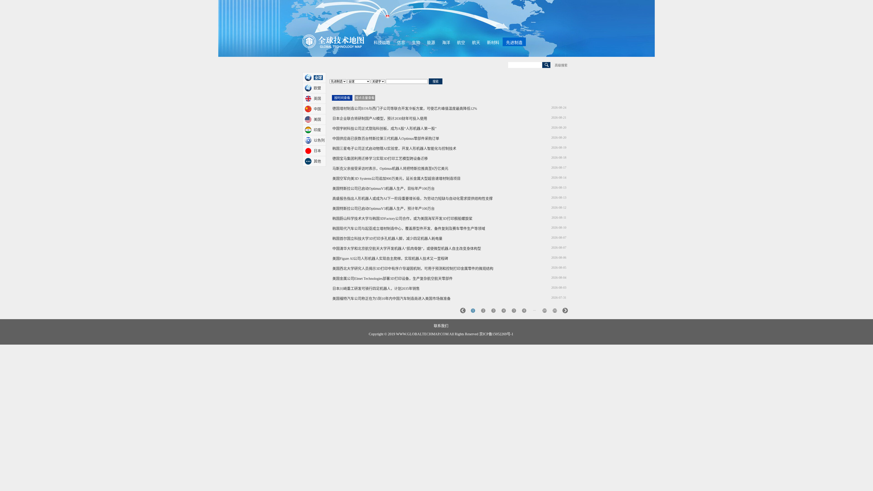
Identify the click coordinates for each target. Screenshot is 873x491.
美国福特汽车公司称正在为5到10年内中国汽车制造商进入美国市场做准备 (391, 299)
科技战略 (382, 42)
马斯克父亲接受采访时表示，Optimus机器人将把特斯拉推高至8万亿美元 (390, 168)
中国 (317, 109)
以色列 (319, 140)
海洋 (446, 42)
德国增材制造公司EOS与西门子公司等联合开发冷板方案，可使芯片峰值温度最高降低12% (404, 108)
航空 (461, 42)
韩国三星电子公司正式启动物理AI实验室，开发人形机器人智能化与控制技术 (394, 148)
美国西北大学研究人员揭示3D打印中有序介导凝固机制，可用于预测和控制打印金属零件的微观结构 (412, 269)
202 (555, 310)
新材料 (493, 42)
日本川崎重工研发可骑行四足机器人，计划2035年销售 (376, 289)
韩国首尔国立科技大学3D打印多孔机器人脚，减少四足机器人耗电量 (387, 238)
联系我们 (441, 326)
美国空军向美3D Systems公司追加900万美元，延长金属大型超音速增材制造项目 (396, 178)
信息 (401, 42)
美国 (317, 119)
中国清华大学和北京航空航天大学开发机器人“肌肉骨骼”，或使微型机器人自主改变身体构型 (406, 249)
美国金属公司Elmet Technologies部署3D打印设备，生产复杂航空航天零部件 (392, 279)
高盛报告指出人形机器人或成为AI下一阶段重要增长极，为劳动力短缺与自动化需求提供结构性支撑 (412, 198)
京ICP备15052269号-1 (496, 334)
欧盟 (317, 88)
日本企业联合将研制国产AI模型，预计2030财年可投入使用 (379, 118)
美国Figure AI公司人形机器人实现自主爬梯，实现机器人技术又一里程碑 (390, 259)
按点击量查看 (364, 98)
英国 (317, 98)
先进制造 (514, 42)
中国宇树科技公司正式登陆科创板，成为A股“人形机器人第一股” (384, 128)
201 (545, 310)
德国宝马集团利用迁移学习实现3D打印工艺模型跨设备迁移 (380, 158)
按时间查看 (342, 98)
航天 (476, 42)
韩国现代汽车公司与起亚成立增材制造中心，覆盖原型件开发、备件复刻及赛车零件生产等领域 (408, 228)
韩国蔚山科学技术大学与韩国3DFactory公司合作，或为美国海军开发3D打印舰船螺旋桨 (402, 218)
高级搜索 (561, 65)
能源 (431, 42)
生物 (416, 42)
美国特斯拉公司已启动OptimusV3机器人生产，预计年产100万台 (383, 208)
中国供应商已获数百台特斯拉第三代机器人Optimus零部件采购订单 (385, 138)
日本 (317, 151)
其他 (317, 161)
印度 (317, 130)
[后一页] (565, 312)
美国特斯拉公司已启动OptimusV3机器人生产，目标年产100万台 (383, 188)
